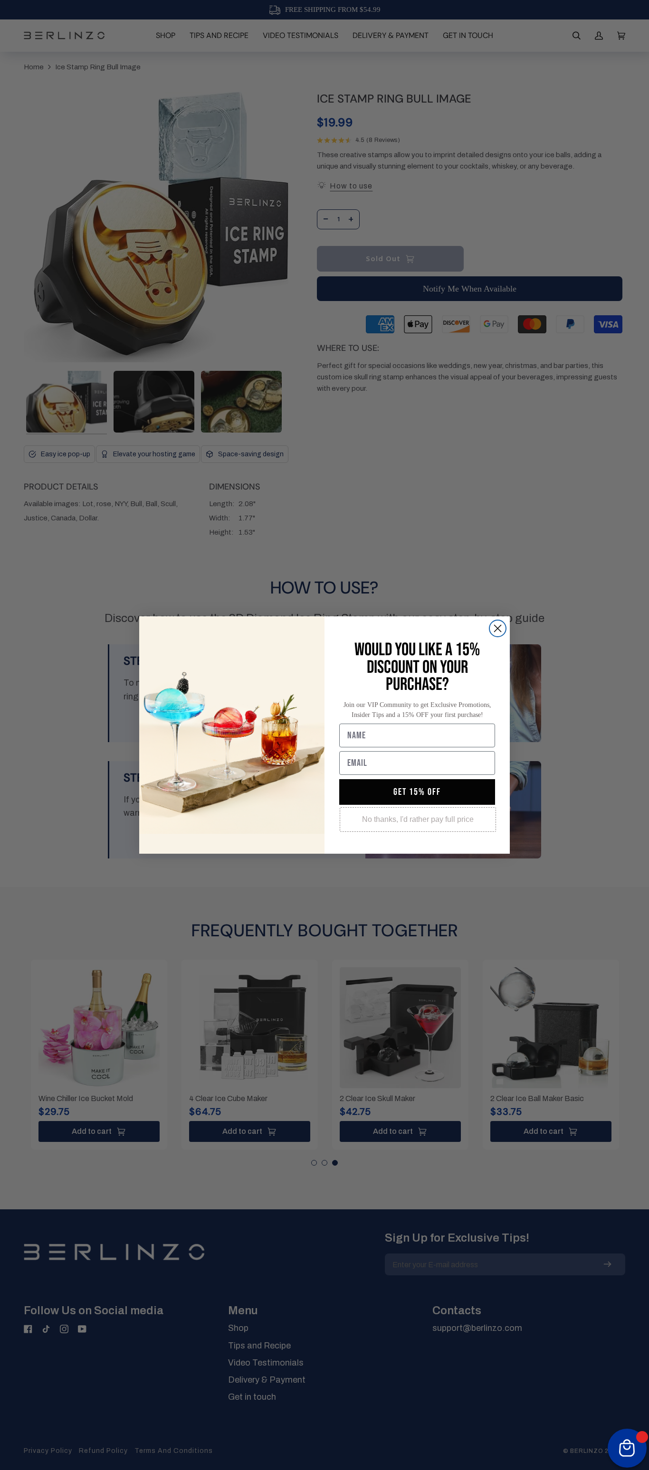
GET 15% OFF (417, 792)
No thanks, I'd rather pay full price (418, 819)
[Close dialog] (497, 628)
